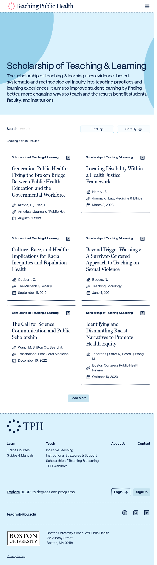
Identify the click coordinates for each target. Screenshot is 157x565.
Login (118, 492)
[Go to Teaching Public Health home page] (40, 6)
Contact (144, 443)
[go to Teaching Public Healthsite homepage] (25, 426)
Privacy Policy (16, 556)
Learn (11, 443)
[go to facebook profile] (124, 513)
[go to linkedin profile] (146, 513)
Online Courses (18, 450)
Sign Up (142, 492)
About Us (118, 443)
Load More (79, 398)
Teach (50, 443)
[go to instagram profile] (135, 513)
